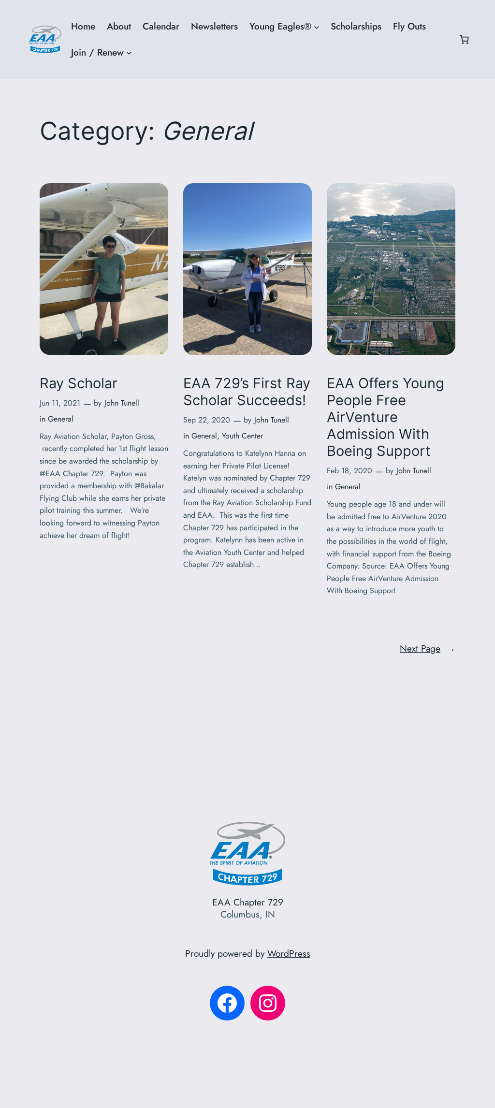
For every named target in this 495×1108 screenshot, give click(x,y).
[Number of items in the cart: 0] (464, 39)
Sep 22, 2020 (206, 419)
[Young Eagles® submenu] (317, 26)
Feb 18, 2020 (349, 470)
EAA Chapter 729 (247, 902)
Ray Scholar (78, 383)
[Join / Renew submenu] (129, 53)
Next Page (427, 648)
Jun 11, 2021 (60, 402)
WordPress (288, 953)
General (60, 418)
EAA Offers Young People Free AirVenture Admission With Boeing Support (385, 417)
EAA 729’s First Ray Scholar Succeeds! (246, 391)
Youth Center (242, 435)
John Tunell (121, 402)
